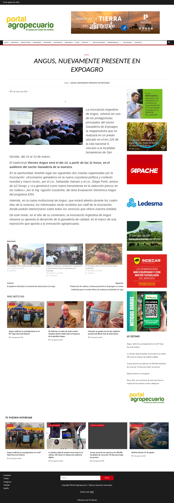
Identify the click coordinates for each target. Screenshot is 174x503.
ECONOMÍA (47, 42)
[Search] (168, 42)
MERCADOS (69, 42)
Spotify (6, 488)
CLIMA (77, 42)
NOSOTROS (14, 42)
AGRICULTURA (25, 42)
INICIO (6, 42)
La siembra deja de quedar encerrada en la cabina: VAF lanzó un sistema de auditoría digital (66, 455)
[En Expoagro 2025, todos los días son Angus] (25, 254)
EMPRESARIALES (112, 42)
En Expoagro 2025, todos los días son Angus (24, 266)
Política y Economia (97, 425)
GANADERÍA (37, 42)
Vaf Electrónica (54, 425)
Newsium (81, 500)
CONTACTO (138, 42)
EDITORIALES (58, 42)
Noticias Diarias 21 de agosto (138, 374)
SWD (92, 492)
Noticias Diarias (137, 425)
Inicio (67, 83)
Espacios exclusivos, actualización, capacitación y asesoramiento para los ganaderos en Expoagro (64, 268)
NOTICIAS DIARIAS (99, 42)
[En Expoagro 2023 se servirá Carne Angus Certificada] (103, 254)
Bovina (86, 55)
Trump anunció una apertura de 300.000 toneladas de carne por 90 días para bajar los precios (106, 455)
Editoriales (127, 42)
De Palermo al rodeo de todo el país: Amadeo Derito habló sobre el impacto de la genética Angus (64, 334)
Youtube (7, 485)
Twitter (6, 479)
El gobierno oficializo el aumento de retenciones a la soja (31, 284)
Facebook (7, 475)
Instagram (7, 482)
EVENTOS (85, 42)
